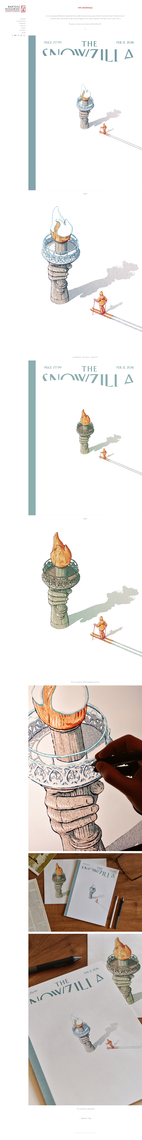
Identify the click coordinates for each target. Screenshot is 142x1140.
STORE (24, 33)
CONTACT (22, 30)
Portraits (22, 23)
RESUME (23, 26)
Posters (23, 19)
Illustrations (21, 21)
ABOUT (23, 28)
